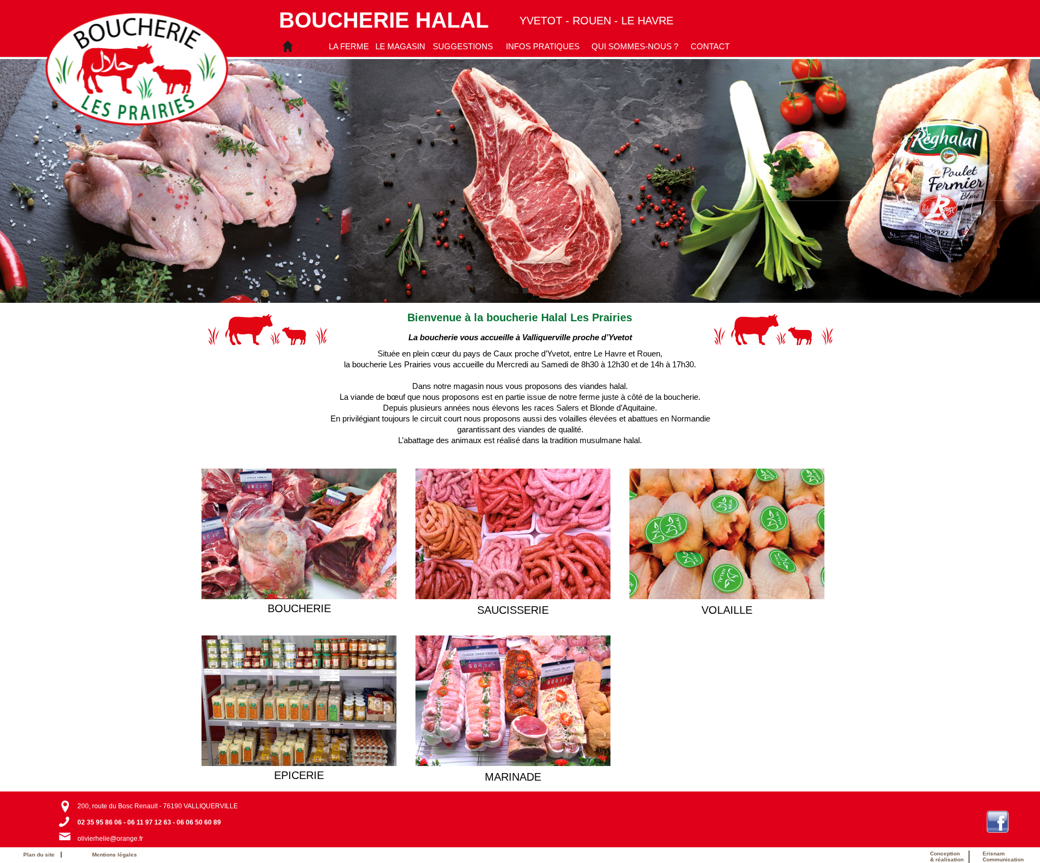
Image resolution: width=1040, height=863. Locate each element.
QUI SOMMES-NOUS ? (635, 46)
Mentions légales (114, 855)
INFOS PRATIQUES (543, 46)
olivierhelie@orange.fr (110, 838)
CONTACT (710, 46)
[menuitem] (349, 46)
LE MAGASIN (400, 46)
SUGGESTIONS (463, 46)
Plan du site (41, 855)
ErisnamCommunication (1003, 856)
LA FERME (349, 46)
